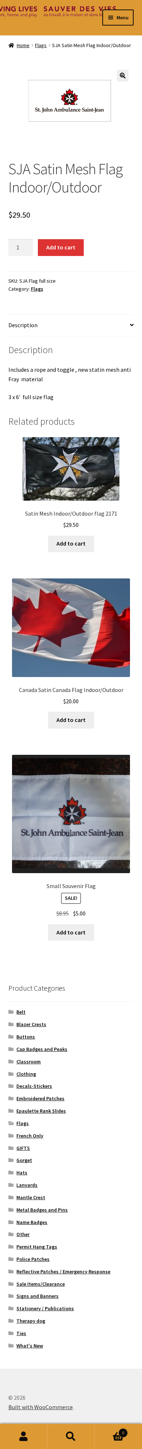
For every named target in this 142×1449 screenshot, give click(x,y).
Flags (41, 45)
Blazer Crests (31, 1024)
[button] (123, 75)
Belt (20, 1012)
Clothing (26, 1074)
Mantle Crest (30, 1197)
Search (71, 1436)
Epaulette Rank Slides (41, 1111)
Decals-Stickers (34, 1086)
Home (23, 45)
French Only (29, 1135)
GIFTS (23, 1148)
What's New (29, 1345)
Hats (21, 1172)
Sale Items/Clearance (40, 1284)
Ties (21, 1333)
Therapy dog (30, 1321)
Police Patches (33, 1259)
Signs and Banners (37, 1296)
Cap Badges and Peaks (41, 1049)
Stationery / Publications (45, 1308)
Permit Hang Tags (36, 1246)
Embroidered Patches (40, 1098)
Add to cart (60, 247)
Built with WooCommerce (40, 1407)
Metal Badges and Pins (42, 1210)
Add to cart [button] (71, 543)
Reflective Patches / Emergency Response (63, 1271)
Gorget (24, 1160)
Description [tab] (23, 325)
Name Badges (31, 1222)
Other (22, 1234)
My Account (23, 1436)
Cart (109, 1430)
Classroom (28, 1061)
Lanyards (27, 1185)
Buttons (25, 1036)
